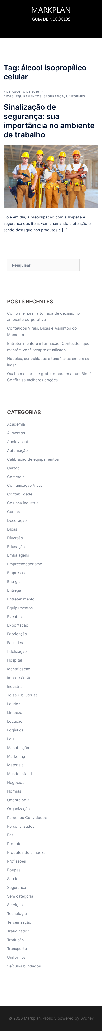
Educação (16, 546)
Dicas (9, 96)
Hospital (14, 660)
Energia (14, 581)
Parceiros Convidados (27, 817)
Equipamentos (29, 96)
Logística (15, 730)
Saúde (12, 878)
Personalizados (20, 826)
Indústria (15, 686)
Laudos (13, 703)
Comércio (16, 476)
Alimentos (16, 433)
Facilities (15, 642)
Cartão (13, 468)
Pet (10, 834)
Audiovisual (17, 441)
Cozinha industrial (23, 502)
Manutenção (18, 747)
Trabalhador (18, 931)
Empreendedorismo (24, 564)
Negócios (15, 782)
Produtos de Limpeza (26, 852)
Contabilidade (19, 494)
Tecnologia (17, 913)
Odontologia (18, 800)
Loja (11, 738)
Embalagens (18, 555)
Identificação (18, 669)
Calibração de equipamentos (33, 459)
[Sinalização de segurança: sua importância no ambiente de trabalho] (51, 176)
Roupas (13, 869)
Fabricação (17, 633)
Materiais (15, 765)
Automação (17, 450)
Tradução (15, 939)
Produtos (15, 843)
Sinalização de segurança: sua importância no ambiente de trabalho (49, 120)
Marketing (16, 756)
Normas (14, 791)
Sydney (87, 1018)
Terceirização (19, 922)
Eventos (14, 616)
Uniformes (75, 96)
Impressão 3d (19, 677)
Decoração (17, 520)
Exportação (17, 625)
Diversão (15, 538)
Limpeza (14, 712)
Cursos (13, 511)
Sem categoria (20, 896)
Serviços (15, 904)
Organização (18, 808)
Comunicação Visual (25, 485)
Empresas (16, 572)
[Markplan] (51, 13)
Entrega (14, 590)
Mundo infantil (20, 773)
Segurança (54, 96)
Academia (16, 424)
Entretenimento (21, 599)
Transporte (17, 948)
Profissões (16, 861)
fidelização (17, 651)
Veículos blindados (24, 966)
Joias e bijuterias (22, 695)
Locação (15, 721)
